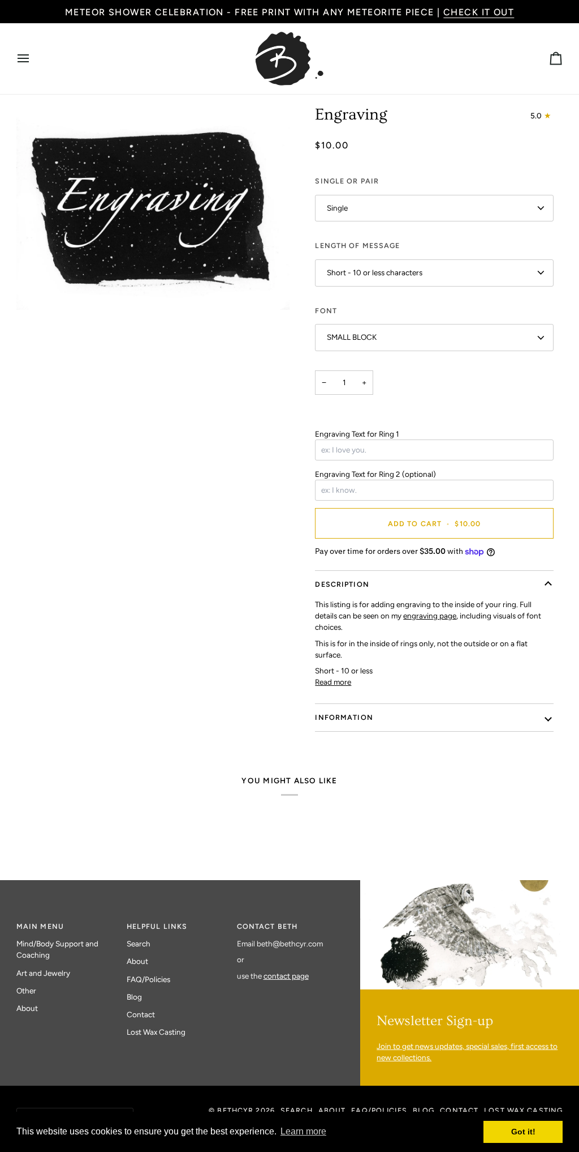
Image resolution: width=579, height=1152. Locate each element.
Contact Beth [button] (267, 926)
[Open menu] (33, 58)
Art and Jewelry (43, 973)
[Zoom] (37, 288)
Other (26, 990)
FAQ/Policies (148, 979)
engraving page (429, 615)
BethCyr (235, 1110)
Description (342, 584)
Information (344, 717)
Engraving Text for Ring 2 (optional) (375, 474)
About (27, 1008)
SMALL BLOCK (352, 337)
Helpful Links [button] (157, 926)
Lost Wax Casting (156, 1031)
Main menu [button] (40, 926)
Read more (333, 681)
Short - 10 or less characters (374, 272)
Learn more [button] (303, 1131)
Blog (134, 996)
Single (337, 207)
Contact (141, 1014)
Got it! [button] (523, 1131)
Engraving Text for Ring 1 (357, 433)
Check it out (478, 12)
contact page (286, 975)
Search (138, 943)
